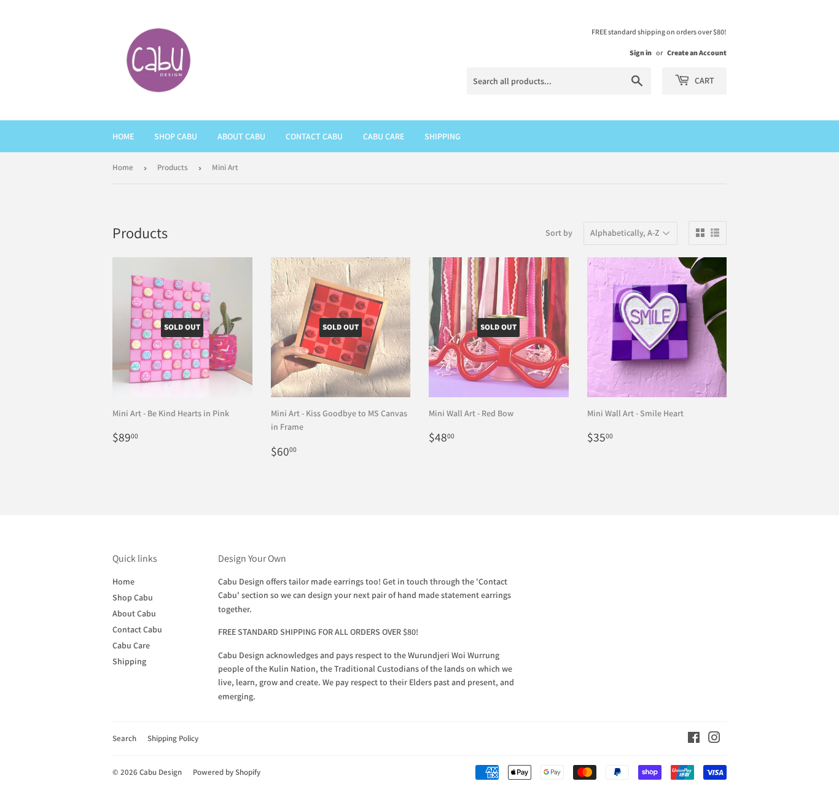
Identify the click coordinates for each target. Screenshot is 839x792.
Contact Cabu (314, 136)
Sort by (558, 232)
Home (123, 136)
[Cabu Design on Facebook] (693, 739)
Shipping (442, 136)
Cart (703, 80)
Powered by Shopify (226, 772)
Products (172, 167)
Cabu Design (160, 772)
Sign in (641, 52)
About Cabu (241, 136)
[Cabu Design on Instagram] (714, 739)
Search (124, 738)
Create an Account (697, 52)
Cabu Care (383, 136)
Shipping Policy (172, 738)
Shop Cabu (175, 136)
